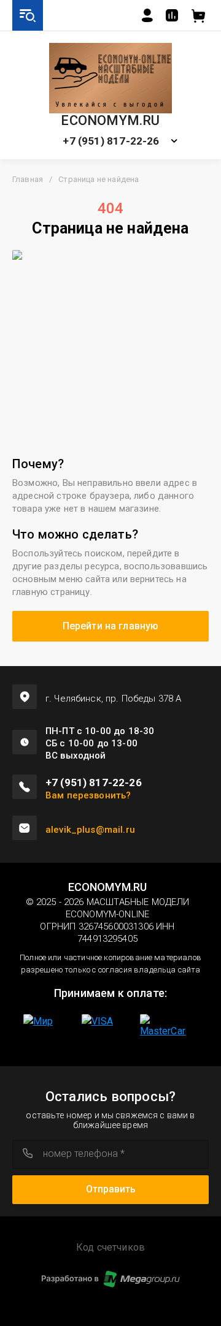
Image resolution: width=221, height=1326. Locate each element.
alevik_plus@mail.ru (90, 829)
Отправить (111, 1189)
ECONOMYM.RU (110, 120)
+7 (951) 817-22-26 (111, 141)
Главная (27, 179)
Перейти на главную (111, 626)
